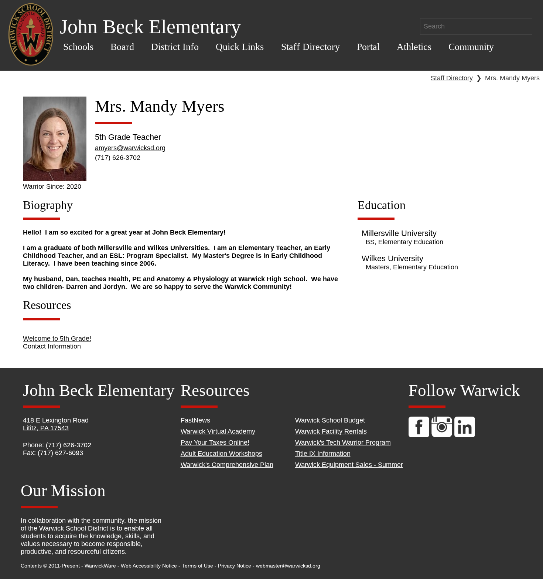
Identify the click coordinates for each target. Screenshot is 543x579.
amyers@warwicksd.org (130, 148)
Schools (78, 46)
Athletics (414, 46)
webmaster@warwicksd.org (288, 566)
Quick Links (240, 46)
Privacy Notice (234, 566)
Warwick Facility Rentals (331, 431)
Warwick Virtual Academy (218, 431)
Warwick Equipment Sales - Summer (349, 464)
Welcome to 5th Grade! (57, 338)
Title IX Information (323, 453)
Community (471, 46)
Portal (368, 46)
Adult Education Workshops (221, 453)
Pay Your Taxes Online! (215, 442)
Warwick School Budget (330, 420)
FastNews (195, 420)
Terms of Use (197, 566)
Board (122, 46)
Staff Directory (310, 46)
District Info (175, 46)
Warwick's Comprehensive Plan (227, 464)
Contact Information (52, 346)
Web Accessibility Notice (149, 566)
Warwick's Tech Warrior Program (343, 442)
